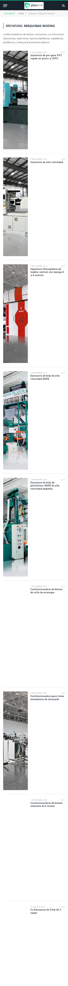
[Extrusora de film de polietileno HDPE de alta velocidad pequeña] (15, 527)
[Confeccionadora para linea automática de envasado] (15, 740)
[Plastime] (34, 5)
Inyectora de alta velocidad (46, 162)
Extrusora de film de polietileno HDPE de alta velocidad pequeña (44, 485)
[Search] (63, 5)
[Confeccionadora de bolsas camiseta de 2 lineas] (15, 847)
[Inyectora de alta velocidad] (15, 206)
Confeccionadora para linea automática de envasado (47, 698)
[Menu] (5, 5)
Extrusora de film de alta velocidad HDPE (45, 377)
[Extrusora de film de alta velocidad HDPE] (15, 420)
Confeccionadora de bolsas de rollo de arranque (46, 591)
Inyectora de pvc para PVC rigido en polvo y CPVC (46, 57)
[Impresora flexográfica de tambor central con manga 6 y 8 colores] (15, 313)
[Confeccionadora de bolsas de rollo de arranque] (15, 634)
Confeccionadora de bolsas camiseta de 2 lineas (46, 804)
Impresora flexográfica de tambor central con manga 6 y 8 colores (47, 272)
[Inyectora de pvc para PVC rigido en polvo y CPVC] (15, 100)
